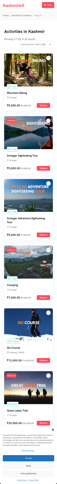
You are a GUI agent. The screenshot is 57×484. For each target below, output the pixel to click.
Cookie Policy (22, 480)
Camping (12, 285)
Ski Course (13, 348)
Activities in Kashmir (22, 15)
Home (6, 15)
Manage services (28, 450)
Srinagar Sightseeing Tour (22, 155)
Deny (28, 465)
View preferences (28, 473)
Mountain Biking (17, 93)
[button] (52, 429)
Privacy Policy (33, 480)
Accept (28, 458)
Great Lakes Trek (17, 410)
